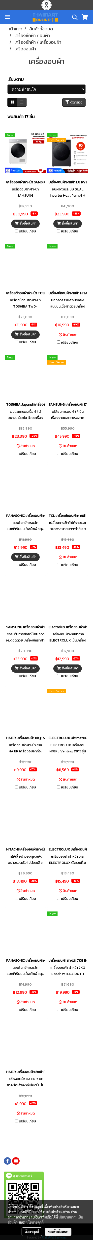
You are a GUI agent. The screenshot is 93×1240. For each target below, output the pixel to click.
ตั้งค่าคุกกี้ (32, 1231)
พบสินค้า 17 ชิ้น (21, 116)
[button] (73, 17)
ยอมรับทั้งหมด (58, 1231)
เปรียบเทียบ (27, 231)
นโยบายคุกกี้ (35, 1222)
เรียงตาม (17, 79)
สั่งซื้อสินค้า (27, 223)
